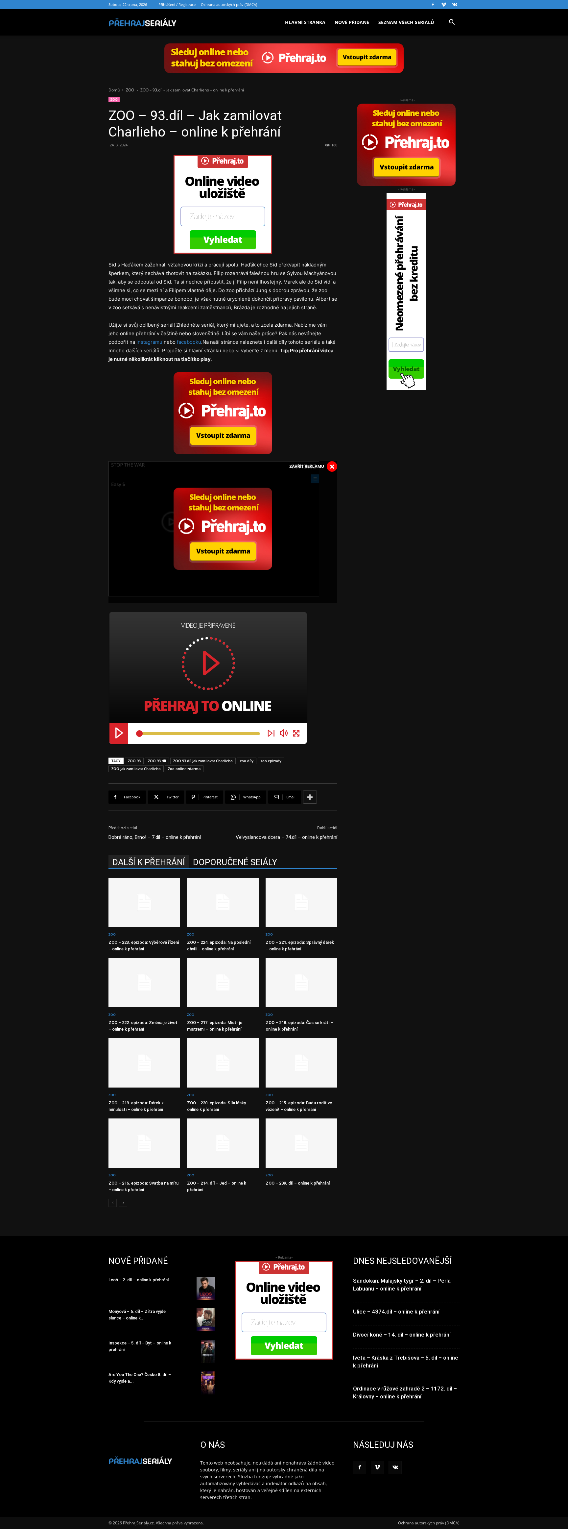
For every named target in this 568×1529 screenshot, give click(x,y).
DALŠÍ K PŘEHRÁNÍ (148, 862)
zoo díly (246, 760)
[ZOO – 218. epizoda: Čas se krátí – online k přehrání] (301, 982)
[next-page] (123, 1203)
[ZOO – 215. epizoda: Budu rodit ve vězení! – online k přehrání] (301, 1063)
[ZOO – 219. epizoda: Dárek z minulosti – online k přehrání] (144, 1063)
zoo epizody (271, 760)
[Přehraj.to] (284, 58)
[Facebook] (433, 4)
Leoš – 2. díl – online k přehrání (138, 1279)
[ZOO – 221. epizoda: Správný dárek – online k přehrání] (301, 902)
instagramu (149, 342)
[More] (310, 797)
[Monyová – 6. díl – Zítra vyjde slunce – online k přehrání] (206, 1319)
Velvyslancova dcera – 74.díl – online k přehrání (286, 837)
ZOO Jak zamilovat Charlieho (136, 768)
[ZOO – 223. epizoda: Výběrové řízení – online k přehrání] (144, 902)
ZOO (130, 90)
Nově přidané (352, 22)
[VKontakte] (455, 4)
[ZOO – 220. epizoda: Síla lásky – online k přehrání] (223, 1063)
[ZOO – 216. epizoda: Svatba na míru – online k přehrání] (144, 1143)
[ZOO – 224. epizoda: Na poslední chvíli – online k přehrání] (223, 902)
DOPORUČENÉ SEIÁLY (235, 862)
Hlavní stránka (305, 22)
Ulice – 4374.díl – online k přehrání (396, 1311)
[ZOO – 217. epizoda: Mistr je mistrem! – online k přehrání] (223, 982)
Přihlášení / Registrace (177, 4)
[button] (452, 23)
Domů (114, 90)
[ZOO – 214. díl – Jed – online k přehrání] (223, 1143)
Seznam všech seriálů (406, 22)
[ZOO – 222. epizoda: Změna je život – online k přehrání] (144, 982)
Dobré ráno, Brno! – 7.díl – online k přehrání (154, 837)
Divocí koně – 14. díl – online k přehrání (402, 1334)
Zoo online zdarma (184, 768)
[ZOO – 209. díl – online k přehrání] (301, 1143)
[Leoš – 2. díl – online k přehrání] (206, 1288)
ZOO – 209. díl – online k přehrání (298, 1183)
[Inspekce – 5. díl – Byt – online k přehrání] (208, 1351)
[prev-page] (112, 1203)
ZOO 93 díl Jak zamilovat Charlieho (203, 760)
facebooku (189, 342)
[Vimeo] (444, 4)
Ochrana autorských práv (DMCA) (229, 4)
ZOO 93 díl (157, 760)
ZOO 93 (134, 760)
